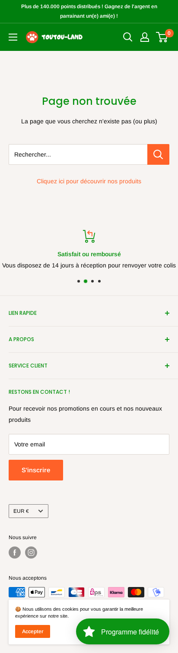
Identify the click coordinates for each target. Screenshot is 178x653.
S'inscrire (36, 470)
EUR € (21, 511)
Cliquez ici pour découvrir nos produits (89, 181)
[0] (162, 37)
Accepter (32, 631)
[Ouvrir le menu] (13, 37)
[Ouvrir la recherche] (128, 37)
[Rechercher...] (158, 154)
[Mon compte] (144, 37)
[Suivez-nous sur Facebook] (15, 552)
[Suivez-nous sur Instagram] (31, 552)
